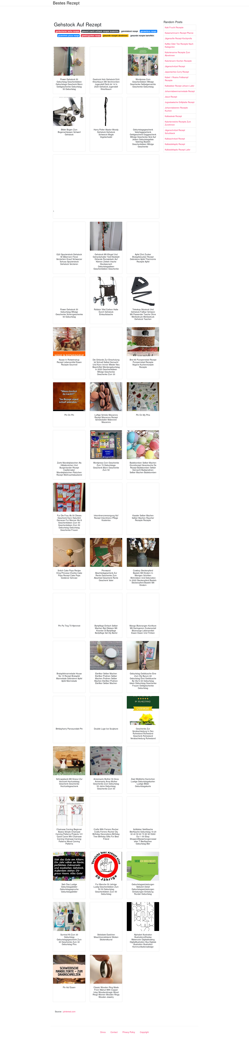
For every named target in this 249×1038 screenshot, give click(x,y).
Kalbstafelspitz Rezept (175, 144)
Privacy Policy (128, 1032)
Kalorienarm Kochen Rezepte (178, 60)
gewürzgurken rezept (91, 35)
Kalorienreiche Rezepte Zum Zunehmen (178, 123)
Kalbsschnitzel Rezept (175, 138)
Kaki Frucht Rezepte (174, 27)
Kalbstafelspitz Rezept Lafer (177, 149)
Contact (114, 1032)
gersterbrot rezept (148, 31)
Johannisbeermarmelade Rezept (180, 91)
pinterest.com (69, 1011)
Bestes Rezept (66, 2)
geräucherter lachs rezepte (67, 31)
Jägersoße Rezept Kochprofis (178, 38)
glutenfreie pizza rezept (68, 35)
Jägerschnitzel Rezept (175, 66)
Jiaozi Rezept (171, 96)
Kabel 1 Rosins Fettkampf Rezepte (176, 79)
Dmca (103, 1032)
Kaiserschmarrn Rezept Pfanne (179, 32)
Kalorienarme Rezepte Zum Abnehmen (177, 54)
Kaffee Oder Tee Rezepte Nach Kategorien (179, 45)
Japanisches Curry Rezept (177, 71)
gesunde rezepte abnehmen (115, 35)
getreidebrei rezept (129, 31)
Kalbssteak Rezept (173, 116)
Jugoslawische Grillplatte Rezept (179, 102)
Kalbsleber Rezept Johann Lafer (179, 85)
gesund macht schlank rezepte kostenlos (100, 31)
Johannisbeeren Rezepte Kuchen (176, 109)
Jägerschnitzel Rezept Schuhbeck (175, 132)
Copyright (144, 1032)
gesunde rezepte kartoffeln (142, 35)
